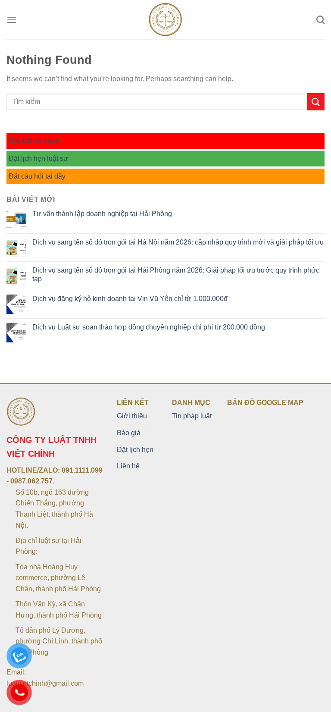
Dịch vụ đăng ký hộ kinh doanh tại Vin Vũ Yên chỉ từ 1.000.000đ (130, 298)
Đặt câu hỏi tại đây (37, 176)
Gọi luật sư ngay (34, 140)
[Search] (320, 19)
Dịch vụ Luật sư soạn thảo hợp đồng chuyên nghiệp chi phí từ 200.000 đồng (148, 327)
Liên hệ (128, 466)
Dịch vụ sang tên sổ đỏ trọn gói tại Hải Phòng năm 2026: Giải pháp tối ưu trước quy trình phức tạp (175, 274)
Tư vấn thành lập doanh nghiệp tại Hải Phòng (102, 213)
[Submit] (316, 101)
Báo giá (129, 432)
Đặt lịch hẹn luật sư (38, 158)
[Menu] (11, 19)
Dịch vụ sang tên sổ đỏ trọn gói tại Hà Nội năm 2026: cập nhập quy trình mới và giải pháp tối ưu (178, 242)
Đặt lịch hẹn (135, 449)
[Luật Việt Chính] (166, 19)
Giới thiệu (132, 416)
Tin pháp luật (192, 416)
